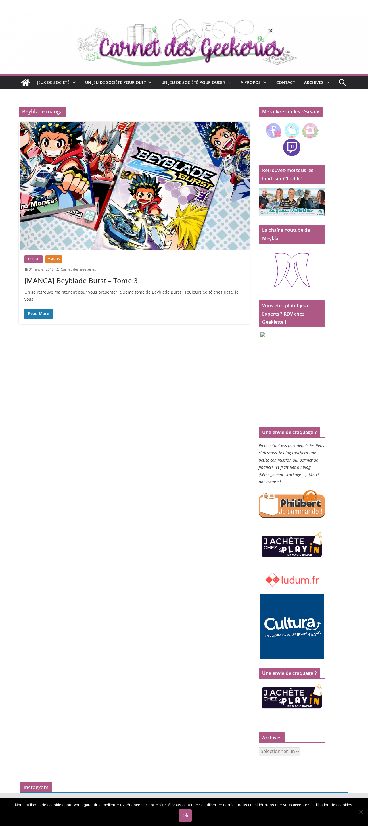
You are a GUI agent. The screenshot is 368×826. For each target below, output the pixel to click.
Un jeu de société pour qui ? (115, 82)
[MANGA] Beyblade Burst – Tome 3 (81, 280)
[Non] (361, 812)
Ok (185, 815)
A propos (251, 82)
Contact (285, 82)
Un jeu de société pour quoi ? (193, 82)
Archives (313, 82)
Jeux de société (53, 82)
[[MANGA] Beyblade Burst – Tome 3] (134, 186)
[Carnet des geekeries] (184, 18)
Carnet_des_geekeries (78, 269)
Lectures (33, 259)
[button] (73, 82)
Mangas (54, 259)
